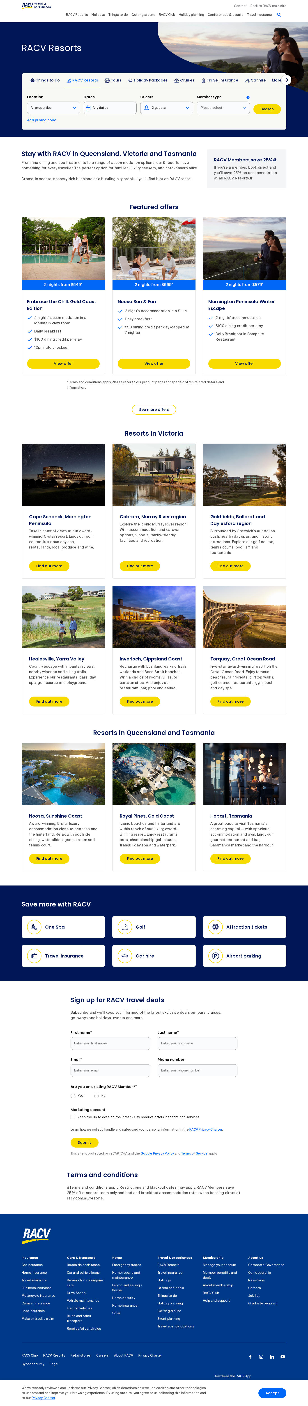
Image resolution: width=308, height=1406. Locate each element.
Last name (168, 1032)
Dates (89, 97)
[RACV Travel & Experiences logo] (36, 6)
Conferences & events (225, 14)
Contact (240, 6)
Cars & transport (81, 1257)
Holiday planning (191, 14)
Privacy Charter (43, 1398)
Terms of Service (194, 1153)
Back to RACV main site (269, 6)
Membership (213, 1257)
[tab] (44, 81)
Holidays (98, 14)
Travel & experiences (175, 1257)
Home (117, 1257)
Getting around (143, 14)
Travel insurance (259, 14)
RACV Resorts (77, 14)
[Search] (279, 15)
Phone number (171, 1059)
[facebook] (250, 1356)
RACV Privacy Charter (205, 1129)
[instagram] (261, 1356)
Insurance (30, 1257)
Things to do (118, 14)
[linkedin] (272, 1356)
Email (76, 1059)
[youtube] (282, 1356)
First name (81, 1032)
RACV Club (167, 14)
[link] (36, 1236)
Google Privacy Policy (157, 1153)
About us (255, 1257)
